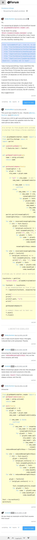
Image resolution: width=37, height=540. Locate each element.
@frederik (15, 115)
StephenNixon (9, 109)
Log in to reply (29, 102)
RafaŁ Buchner (10, 18)
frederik (7, 349)
